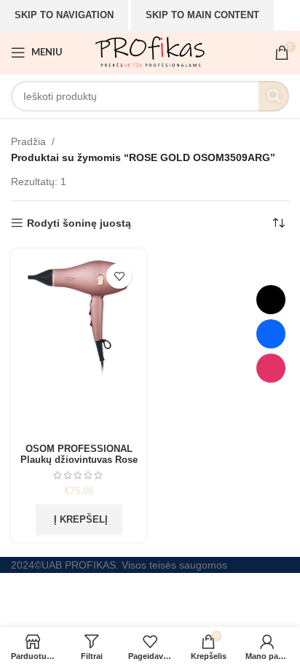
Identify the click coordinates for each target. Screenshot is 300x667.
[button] (79, 519)
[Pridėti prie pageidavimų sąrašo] (119, 276)
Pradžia (28, 141)
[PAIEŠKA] (273, 96)
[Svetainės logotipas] (149, 52)
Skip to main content (202, 14)
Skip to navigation (64, 14)
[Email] (270, 299)
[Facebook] (270, 333)
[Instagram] (270, 368)
